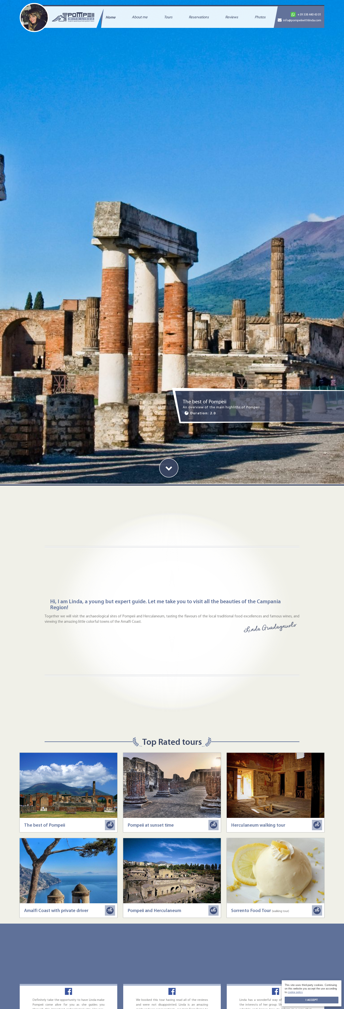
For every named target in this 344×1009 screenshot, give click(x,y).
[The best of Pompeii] (68, 785)
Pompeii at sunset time (151, 825)
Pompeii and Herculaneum (154, 910)
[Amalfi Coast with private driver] (68, 870)
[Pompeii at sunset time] (172, 785)
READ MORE (289, 394)
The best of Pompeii (44, 825)
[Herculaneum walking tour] (275, 785)
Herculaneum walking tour (258, 825)
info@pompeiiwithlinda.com (302, 20)
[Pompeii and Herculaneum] (172, 870)
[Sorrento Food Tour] (275, 870)
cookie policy (295, 992)
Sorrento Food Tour (260, 910)
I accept (312, 999)
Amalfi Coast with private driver (56, 910)
